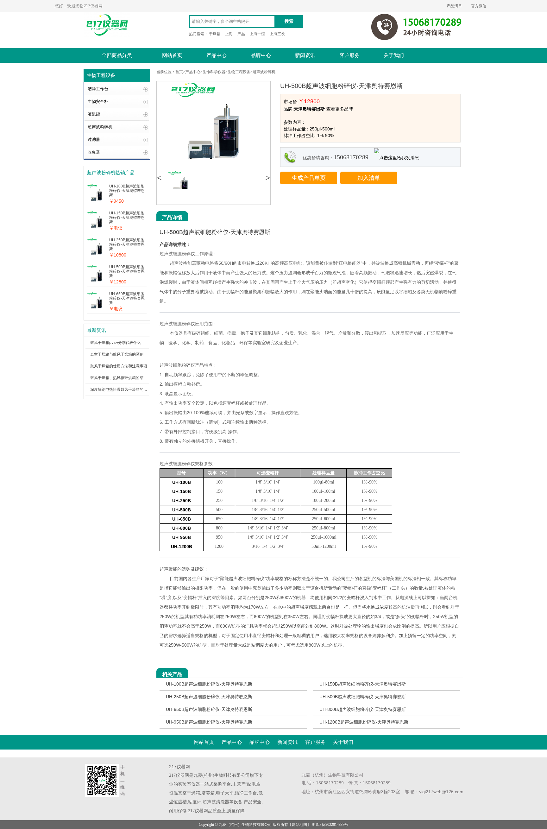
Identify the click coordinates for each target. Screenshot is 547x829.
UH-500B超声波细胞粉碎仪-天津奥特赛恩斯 (362, 696)
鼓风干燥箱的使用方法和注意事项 (118, 366)
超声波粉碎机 (100, 126)
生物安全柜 (98, 101)
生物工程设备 (239, 72)
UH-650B (181, 519)
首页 (179, 72)
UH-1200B (181, 546)
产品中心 (216, 55)
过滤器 (94, 139)
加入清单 (368, 178)
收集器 (94, 152)
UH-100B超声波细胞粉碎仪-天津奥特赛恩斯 (209, 684)
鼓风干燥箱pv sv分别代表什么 (115, 342)
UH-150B (181, 491)
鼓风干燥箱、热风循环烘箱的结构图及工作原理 (130, 378)
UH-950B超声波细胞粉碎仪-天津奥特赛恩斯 (209, 722)
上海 (229, 34)
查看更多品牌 (339, 108)
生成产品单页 (309, 178)
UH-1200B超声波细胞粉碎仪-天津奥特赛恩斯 (363, 722)
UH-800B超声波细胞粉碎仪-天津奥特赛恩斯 (362, 709)
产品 (241, 34)
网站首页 (172, 55)
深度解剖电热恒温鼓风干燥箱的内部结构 (124, 389)
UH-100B (181, 482)
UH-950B (181, 537)
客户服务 (349, 55)
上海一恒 (257, 34)
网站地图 (299, 824)
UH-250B (181, 500)
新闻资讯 (305, 55)
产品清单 (454, 6)
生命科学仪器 (214, 72)
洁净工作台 (98, 88)
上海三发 (277, 34)
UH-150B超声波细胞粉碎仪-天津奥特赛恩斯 (362, 684)
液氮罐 (94, 114)
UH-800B (181, 528)
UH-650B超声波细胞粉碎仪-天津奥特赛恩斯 (209, 709)
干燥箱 (214, 34)
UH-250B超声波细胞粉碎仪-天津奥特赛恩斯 (209, 696)
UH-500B (181, 509)
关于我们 (394, 55)
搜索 (289, 21)
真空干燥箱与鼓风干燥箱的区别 (116, 354)
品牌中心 (261, 55)
